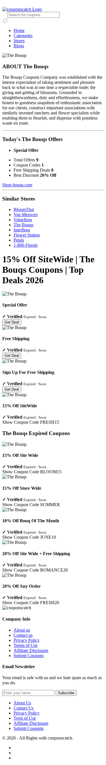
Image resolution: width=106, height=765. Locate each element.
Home (19, 30)
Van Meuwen (26, 214)
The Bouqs (23, 224)
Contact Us (24, 708)
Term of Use (25, 718)
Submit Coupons (29, 655)
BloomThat (24, 209)
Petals (19, 240)
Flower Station (27, 235)
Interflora (22, 229)
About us (22, 630)
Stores (19, 40)
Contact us (23, 635)
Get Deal (12, 322)
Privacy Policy (27, 640)
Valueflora (23, 219)
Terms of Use (26, 645)
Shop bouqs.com (17, 184)
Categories (23, 35)
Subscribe (66, 693)
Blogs (19, 45)
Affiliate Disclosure (31, 650)
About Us (22, 702)
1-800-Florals (26, 245)
